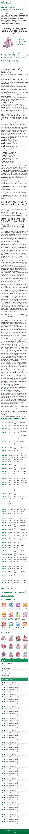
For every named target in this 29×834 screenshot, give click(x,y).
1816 (3, 547)
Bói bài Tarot (7, 668)
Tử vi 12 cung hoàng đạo (10, 666)
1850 (3, 457)
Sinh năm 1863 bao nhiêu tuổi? (11, 812)
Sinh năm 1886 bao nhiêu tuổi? (11, 756)
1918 (9, 260)
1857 (3, 439)
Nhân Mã (4, 627)
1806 (3, 575)
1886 (6, 518)
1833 (3, 501)
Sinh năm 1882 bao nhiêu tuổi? (11, 766)
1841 (3, 480)
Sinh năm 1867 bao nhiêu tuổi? (11, 802)
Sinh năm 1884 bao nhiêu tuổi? (11, 761)
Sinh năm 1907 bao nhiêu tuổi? (11, 706)
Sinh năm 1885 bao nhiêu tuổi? (11, 759)
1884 (6, 522)
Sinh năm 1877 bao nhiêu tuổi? (11, 778)
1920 (9, 272)
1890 (6, 509)
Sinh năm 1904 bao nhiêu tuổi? (11, 713)
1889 (6, 511)
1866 (6, 575)
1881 (6, 532)
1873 (6, 557)
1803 (3, 582)
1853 (3, 450)
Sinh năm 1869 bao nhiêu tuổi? (11, 797)
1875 (6, 550)
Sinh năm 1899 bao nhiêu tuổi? (11, 725)
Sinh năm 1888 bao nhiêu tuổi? (11, 752)
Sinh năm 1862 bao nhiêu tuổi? (11, 814)
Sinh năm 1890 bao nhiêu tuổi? (11, 747)
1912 (9, 247)
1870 (6, 564)
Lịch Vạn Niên (7, 673)
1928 (9, 296)
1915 (9, 253)
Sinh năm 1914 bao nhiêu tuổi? (11, 689)
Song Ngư (25, 627)
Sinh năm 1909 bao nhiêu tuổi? (11, 701)
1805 (3, 578)
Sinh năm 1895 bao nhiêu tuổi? (11, 735)
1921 (9, 277)
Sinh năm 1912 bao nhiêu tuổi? (11, 694)
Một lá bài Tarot (20, 592)
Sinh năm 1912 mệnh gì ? (9, 54)
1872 (6, 559)
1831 (3, 507)
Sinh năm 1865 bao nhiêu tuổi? (11, 807)
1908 (10, 350)
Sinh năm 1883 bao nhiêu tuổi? (11, 764)
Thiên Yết (25, 618)
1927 (9, 290)
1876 (6, 547)
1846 (3, 468)
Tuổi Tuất (18, 658)
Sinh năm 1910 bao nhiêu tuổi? (11, 699)
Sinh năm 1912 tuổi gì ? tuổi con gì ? (11, 53)
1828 (3, 513)
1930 (9, 306)
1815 (3, 550)
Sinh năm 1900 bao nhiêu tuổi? (11, 723)
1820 (3, 535)
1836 (3, 493)
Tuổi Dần (18, 641)
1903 (10, 369)
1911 (9, 243)
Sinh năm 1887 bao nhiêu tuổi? (11, 754)
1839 (3, 484)
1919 (9, 266)
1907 (6, 464)
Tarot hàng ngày (7, 592)
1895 (10, 391)
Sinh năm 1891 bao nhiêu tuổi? (11, 744)
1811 (3, 561)
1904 (10, 362)
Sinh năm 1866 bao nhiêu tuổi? (11, 804)
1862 (3, 422)
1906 (6, 468)
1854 (3, 447)
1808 (3, 568)
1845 (3, 471)
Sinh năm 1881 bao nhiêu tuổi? (11, 768)
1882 (6, 529)
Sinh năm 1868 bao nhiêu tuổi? (11, 800)
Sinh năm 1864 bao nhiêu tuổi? (11, 809)
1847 (3, 464)
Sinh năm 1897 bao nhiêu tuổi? (11, 730)
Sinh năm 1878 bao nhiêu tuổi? (11, 776)
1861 (3, 425)
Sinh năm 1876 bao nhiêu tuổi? (11, 780)
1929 (9, 302)
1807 (3, 571)
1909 (9, 231)
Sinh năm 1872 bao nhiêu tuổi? (11, 790)
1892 (6, 504)
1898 (6, 487)
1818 (3, 542)
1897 (6, 490)
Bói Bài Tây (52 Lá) (8, 595)
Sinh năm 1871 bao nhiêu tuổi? (11, 792)
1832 (3, 504)
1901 (6, 480)
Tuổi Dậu (11, 658)
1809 (3, 566)
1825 (3, 520)
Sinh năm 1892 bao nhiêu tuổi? (11, 742)
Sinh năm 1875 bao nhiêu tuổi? (11, 783)
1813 (3, 557)
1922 (6, 422)
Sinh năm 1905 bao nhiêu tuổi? (11, 711)
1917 (10, 320)
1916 (6, 441)
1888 (6, 513)
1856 (3, 441)
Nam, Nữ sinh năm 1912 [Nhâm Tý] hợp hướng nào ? (15, 56)
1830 (3, 509)
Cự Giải (25, 608)
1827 (3, 515)
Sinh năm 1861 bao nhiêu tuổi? (11, 816)
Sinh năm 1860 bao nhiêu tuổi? (11, 819)
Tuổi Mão (25, 641)
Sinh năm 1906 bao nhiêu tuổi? (11, 708)
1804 (3, 580)
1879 (6, 538)
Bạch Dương (3, 608)
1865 (6, 578)
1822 (3, 529)
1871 (6, 561)
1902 (10, 375)
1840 (3, 482)
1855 (3, 444)
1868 (6, 568)
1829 (3, 511)
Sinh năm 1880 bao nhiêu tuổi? (11, 771)
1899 (10, 380)
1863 (6, 582)
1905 (10, 356)
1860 (3, 428)
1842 (3, 478)
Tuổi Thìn (4, 650)
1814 (3, 554)
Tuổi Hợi (25, 658)
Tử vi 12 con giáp (8, 663)
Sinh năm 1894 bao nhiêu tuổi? (11, 737)
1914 (10, 326)
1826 (3, 518)
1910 (9, 237)
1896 (10, 386)
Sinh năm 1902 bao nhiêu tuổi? (11, 718)
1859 (3, 432)
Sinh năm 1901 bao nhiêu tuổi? (11, 720)
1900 (6, 482)
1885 (6, 520)
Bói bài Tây (6, 670)
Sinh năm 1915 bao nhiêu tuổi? (11, 687)
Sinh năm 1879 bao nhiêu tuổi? (11, 773)
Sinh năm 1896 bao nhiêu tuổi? (11, 732)
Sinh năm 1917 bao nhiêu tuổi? (11, 682)
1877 (6, 545)
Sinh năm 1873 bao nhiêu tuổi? (11, 788)
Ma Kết (10, 627)
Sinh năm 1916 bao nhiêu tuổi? (11, 684)
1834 (3, 498)
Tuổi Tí (3, 641)
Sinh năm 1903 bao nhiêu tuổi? (11, 716)
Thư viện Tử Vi (7, 675)
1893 (10, 405)
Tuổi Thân (4, 658)
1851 (3, 455)
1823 (3, 525)
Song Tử (18, 608)
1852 (3, 453)
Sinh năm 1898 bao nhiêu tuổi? (11, 728)
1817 (3, 545)
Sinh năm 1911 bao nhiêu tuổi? (11, 696)
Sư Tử (3, 618)
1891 (6, 507)
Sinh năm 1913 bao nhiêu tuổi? (11, 692)
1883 (6, 525)
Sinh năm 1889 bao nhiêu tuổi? (11, 749)
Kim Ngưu (11, 608)
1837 (3, 490)
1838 (3, 487)
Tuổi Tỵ (10, 650)
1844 (3, 473)
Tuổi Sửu (11, 641)
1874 (6, 554)
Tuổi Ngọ (18, 650)
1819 (3, 538)
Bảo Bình (18, 627)
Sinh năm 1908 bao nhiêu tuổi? (11, 704)
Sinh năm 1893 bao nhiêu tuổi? (11, 740)
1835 (3, 496)
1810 (3, 564)
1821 (3, 532)
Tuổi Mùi (25, 650)
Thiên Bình (18, 618)
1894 (10, 399)
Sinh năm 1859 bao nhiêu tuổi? (11, 821)
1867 (6, 571)
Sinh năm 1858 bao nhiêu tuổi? (11, 824)
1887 (6, 515)
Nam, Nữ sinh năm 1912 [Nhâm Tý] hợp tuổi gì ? (14, 60)
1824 (3, 522)
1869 (6, 566)
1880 (6, 535)
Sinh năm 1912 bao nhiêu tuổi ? (10, 61)
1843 (3, 476)
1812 (3, 559)
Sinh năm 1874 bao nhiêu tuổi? (11, 785)
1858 (3, 436)
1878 (6, 542)
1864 (6, 580)
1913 (10, 332)
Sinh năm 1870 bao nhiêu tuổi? (11, 795)
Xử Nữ (10, 618)
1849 (3, 459)
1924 (9, 283)
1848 (3, 461)
